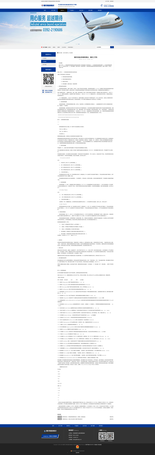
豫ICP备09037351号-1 (90, 444)
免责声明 (77, 452)
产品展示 (72, 10)
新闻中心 (62, 10)
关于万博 (107, 1)
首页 (45, 10)
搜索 (112, 47)
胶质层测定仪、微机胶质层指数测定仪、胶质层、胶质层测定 (73, 416)
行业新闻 (44, 61)
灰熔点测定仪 (70, 47)
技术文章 (81, 10)
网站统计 (96, 444)
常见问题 (44, 64)
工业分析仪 (64, 47)
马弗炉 (58, 47)
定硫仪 (54, 47)
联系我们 (112, 1)
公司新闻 (44, 58)
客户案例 (90, 10)
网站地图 (99, 444)
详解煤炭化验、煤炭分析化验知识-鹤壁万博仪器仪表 (72, 419)
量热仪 (49, 47)
